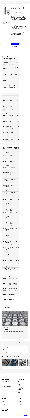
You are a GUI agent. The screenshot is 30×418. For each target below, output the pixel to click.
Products (19, 382)
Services (19, 384)
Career (19, 392)
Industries (19, 385)
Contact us (3, 404)
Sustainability (20, 387)
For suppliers (20, 401)
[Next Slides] (9, 13)
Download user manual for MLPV (16, 46)
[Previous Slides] (4, 13)
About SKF (19, 381)
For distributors (20, 404)
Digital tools (3, 401)
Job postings (20, 405)
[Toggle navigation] (2, 2)
